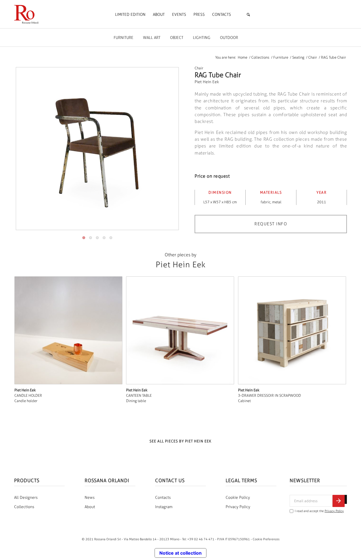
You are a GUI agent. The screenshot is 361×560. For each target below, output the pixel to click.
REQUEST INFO (270, 223)
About (90, 506)
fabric (265, 202)
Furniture (123, 37)
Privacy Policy (238, 506)
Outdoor (229, 37)
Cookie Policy (238, 497)
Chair (199, 68)
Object (176, 37)
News (89, 497)
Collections (24, 506)
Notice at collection (180, 553)
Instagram (164, 506)
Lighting (201, 37)
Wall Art (151, 37)
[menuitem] (130, 15)
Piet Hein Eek (207, 82)
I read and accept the (319, 511)
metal (276, 202)
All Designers (26, 497)
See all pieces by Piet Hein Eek (180, 441)
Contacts (163, 497)
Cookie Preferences (266, 539)
